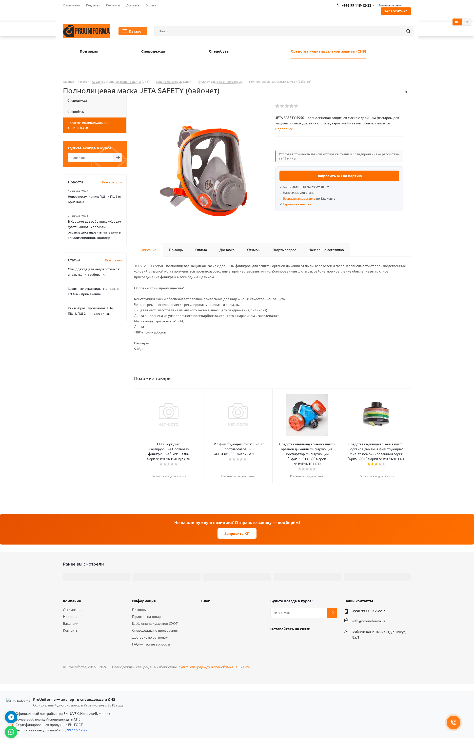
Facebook (275, 640)
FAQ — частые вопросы (151, 644)
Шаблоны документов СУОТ (155, 623)
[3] (287, 106)
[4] (291, 106)
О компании (72, 609)
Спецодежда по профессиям (155, 630)
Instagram (288, 640)
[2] (282, 106)
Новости (70, 616)
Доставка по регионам (150, 637)
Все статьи (113, 260)
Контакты (71, 630)
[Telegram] (11, 717)
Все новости (112, 182)
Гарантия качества (297, 204)
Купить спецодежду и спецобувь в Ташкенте (214, 667)
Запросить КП (396, 11)
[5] (296, 106)
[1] (277, 106)
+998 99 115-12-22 (367, 610)
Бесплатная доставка (299, 198)
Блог (205, 600)
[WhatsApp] (11, 732)
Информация (144, 600)
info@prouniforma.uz (368, 621)
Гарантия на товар (146, 616)
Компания (72, 600)
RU (457, 22)
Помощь (139, 609)
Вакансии (70, 623)
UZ (466, 22)
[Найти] (408, 31)
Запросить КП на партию (339, 175)
